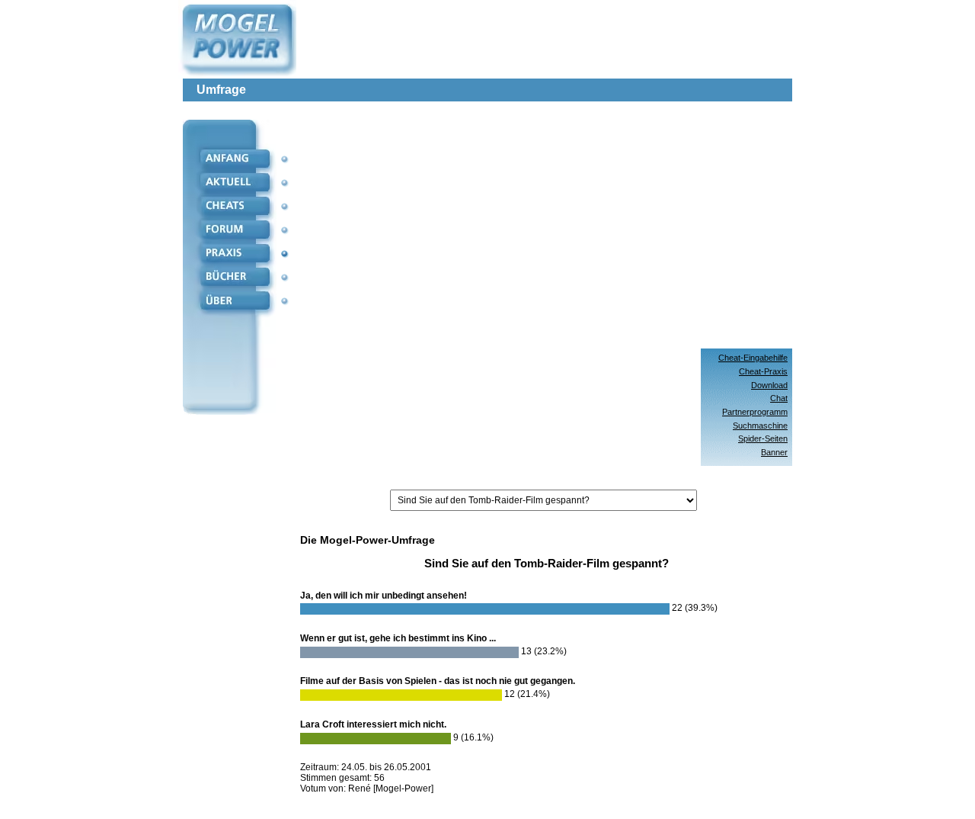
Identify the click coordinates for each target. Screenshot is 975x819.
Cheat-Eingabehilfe (753, 357)
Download (769, 385)
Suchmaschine (760, 425)
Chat (779, 398)
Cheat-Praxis (763, 371)
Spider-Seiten (763, 438)
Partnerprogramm (755, 411)
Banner (774, 452)
